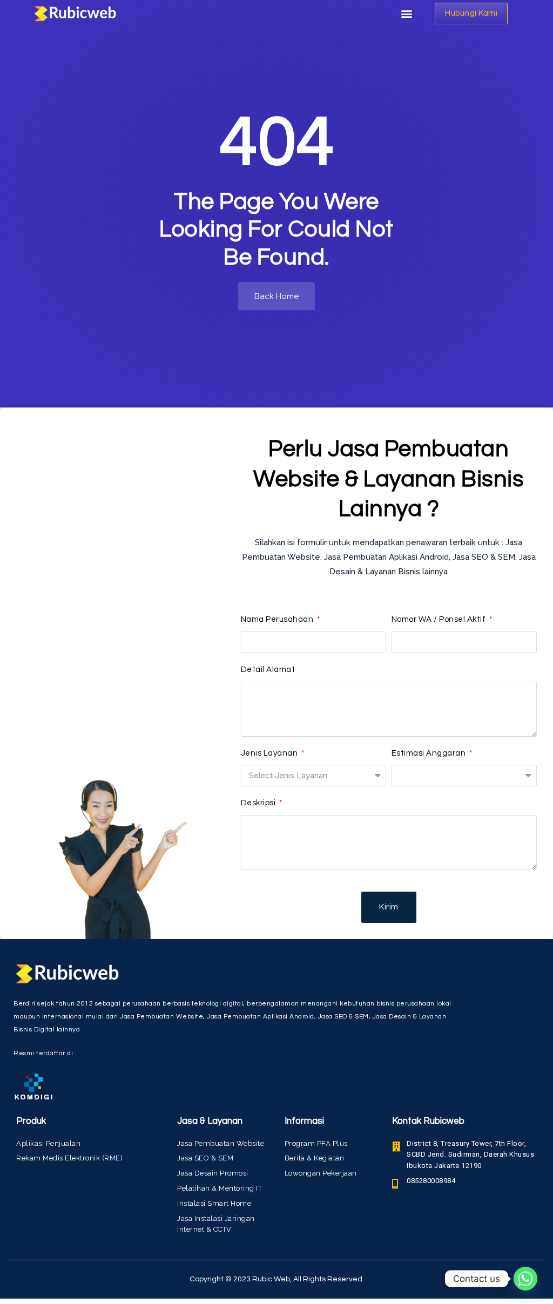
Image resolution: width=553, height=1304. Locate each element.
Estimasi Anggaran (430, 753)
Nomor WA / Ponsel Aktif (440, 619)
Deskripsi (259, 803)
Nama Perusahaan (278, 619)
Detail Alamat (268, 669)
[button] (406, 14)
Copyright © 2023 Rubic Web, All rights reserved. (277, 1279)
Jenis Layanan (270, 753)
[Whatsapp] (525, 1279)
